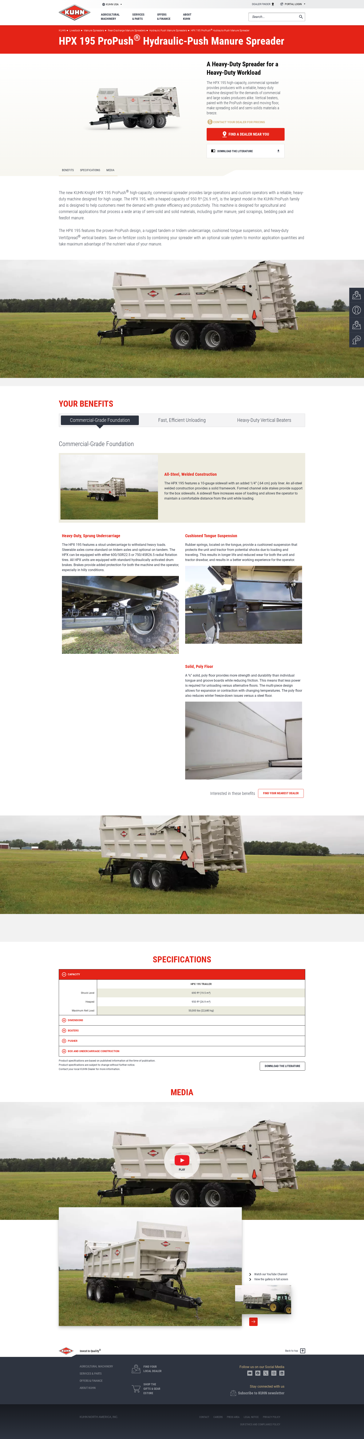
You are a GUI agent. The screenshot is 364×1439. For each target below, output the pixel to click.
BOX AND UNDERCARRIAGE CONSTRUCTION (93, 1051)
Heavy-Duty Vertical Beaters (264, 420)
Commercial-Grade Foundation (100, 420)
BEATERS (73, 1030)
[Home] (74, 12)
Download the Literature (282, 1066)
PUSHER (73, 1040)
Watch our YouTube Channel (270, 1274)
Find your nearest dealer (281, 793)
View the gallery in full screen (271, 1279)
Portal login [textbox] (293, 4)
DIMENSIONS (75, 1020)
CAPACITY (74, 974)
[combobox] (292, 4)
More (253, 1322)
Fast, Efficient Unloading (182, 420)
